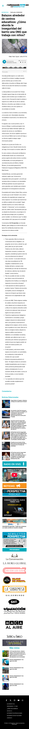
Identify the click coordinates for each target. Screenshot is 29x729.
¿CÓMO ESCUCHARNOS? (12, 708)
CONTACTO (9, 717)
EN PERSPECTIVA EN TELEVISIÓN (14, 715)
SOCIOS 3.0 (9, 711)
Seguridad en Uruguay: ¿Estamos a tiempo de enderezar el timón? (19, 401)
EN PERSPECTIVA (11, 704)
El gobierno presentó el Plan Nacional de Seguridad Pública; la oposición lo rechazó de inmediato (19, 444)
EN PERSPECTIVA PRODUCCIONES (14, 713)
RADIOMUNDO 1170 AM (12, 706)
